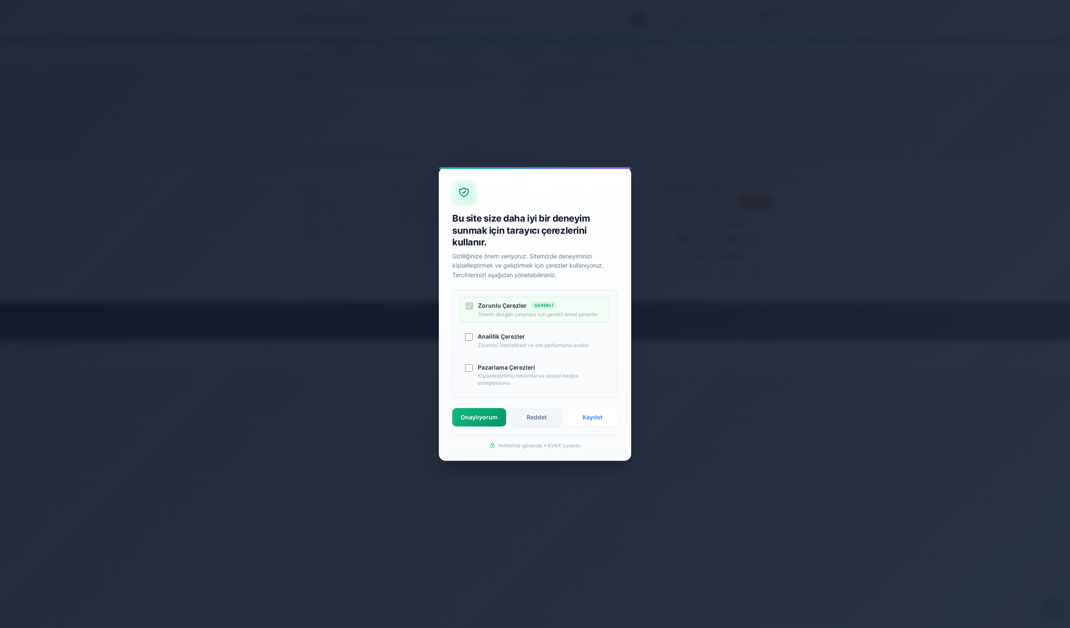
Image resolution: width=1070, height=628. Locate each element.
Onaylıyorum (479, 417)
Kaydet (592, 417)
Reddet (537, 417)
